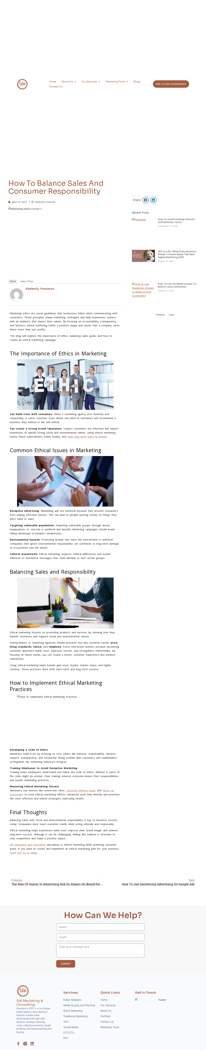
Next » (172, 314)
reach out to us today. (24, 852)
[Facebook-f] (18, 1043)
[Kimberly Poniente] (16, 300)
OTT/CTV (68, 1032)
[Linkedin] (32, 1043)
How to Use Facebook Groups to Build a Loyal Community (177, 285)
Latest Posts (26, 281)
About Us (105, 1010)
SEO (66, 1021)
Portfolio (105, 1016)
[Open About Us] (75, 81)
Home (104, 999)
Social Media (70, 1027)
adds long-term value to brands (87, 436)
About (13, 281)
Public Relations (72, 999)
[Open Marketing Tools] (127, 81)
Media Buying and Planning (79, 1005)
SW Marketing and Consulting (28, 844)
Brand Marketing (72, 1010)
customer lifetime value (80, 790)
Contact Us (107, 1021)
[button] (145, 200)
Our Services (108, 1005)
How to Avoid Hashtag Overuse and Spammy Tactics (176, 220)
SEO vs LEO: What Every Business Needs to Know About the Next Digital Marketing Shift (177, 254)
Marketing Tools (109, 1027)
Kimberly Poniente (40, 289)
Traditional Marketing (75, 1016)
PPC (65, 1038)
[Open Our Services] (99, 81)
